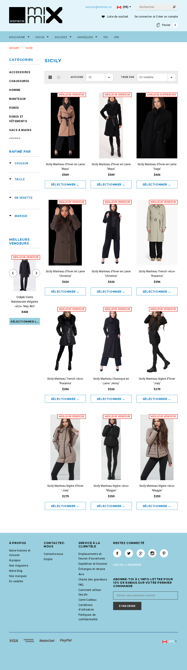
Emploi (48, 559)
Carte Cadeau (87, 599)
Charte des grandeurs (92, 579)
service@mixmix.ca (99, 7)
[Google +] (141, 553)
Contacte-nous (53, 554)
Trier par (127, 77)
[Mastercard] (47, 640)
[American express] (29, 640)
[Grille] (50, 77)
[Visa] (14, 640)
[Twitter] (129, 553)
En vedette (16, 581)
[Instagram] (152, 553)
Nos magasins (18, 565)
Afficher (77, 77)
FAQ (81, 584)
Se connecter (143, 16)
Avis (81, 574)
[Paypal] (66, 640)
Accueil (14, 47)
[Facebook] (117, 553)
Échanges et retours (91, 569)
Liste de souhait (117, 16)
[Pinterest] (164, 553)
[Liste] (58, 77)
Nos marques (18, 576)
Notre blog (15, 570)
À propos (15, 560)
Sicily (29, 47)
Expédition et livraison (92, 563)
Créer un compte (167, 16)
